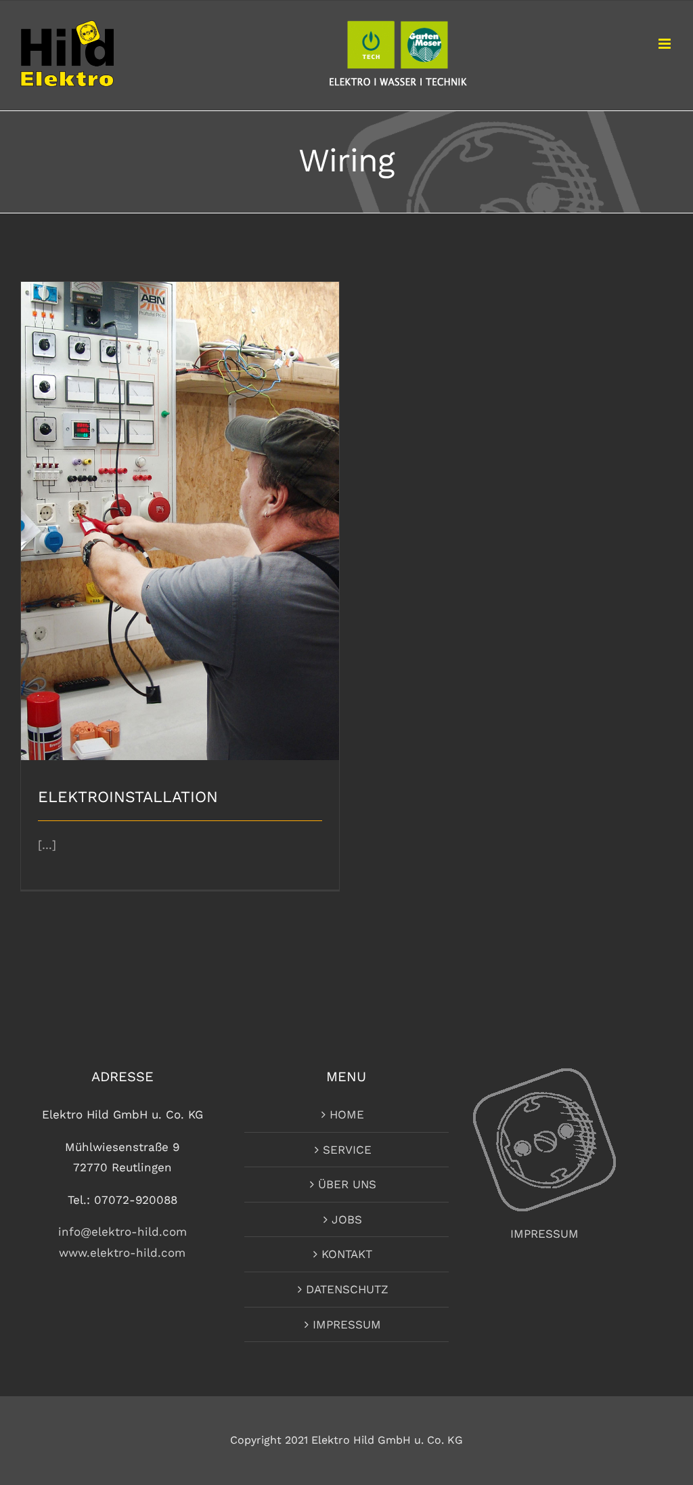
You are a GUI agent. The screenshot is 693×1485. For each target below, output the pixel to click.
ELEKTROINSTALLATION (180, 509)
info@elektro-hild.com (122, 1231)
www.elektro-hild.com (122, 1252)
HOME (347, 1114)
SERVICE (347, 1149)
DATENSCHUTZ (347, 1289)
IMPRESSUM (347, 1324)
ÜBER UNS (347, 1184)
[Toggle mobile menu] (665, 44)
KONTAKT (346, 1254)
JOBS (347, 1219)
